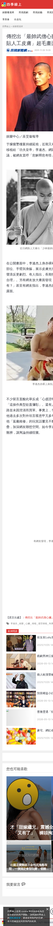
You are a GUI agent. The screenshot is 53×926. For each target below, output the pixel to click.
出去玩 (17, 19)
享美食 (5, 19)
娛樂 (21, 623)
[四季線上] (11, 4)
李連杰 (14, 623)
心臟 (27, 623)
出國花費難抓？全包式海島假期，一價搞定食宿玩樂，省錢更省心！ (29, 867)
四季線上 (6, 26)
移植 (34, 623)
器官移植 (42, 623)
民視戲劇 (23, 12)
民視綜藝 (37, 12)
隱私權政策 (15, 917)
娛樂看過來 (8, 12)
